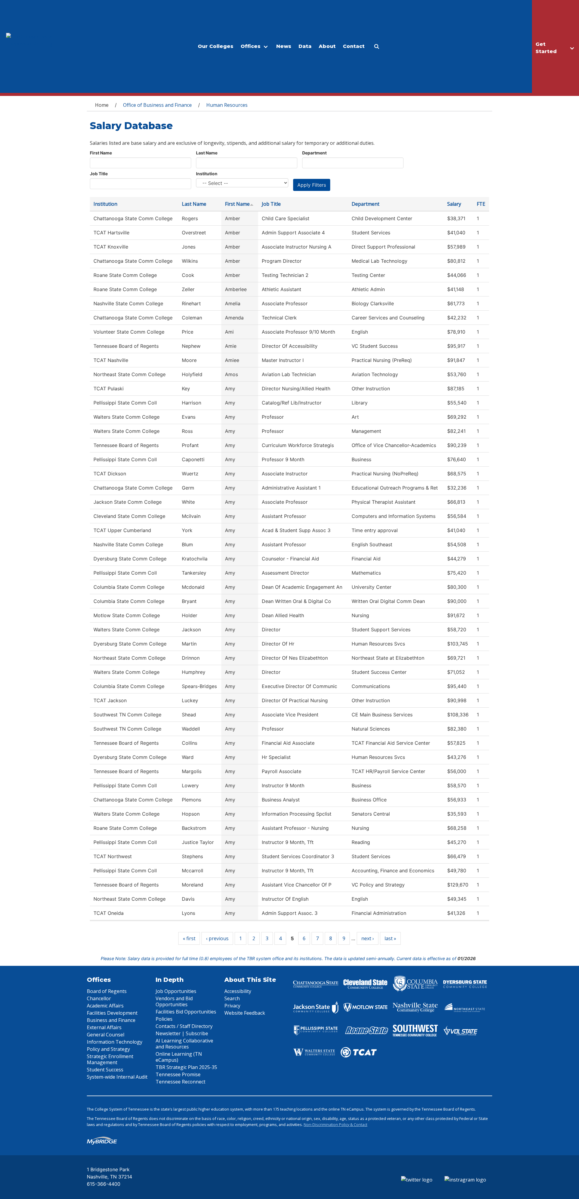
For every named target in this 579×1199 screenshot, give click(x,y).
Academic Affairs (105, 1005)
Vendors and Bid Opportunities (174, 1001)
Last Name (206, 152)
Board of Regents (107, 991)
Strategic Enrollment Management (110, 1059)
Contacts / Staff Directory (184, 1026)
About (327, 46)
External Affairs (104, 1027)
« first (189, 938)
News (283, 46)
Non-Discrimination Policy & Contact (335, 1124)
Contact (354, 46)
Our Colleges (215, 46)
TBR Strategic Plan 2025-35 (186, 1067)
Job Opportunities (176, 991)
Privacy (232, 1005)
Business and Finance (111, 1020)
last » (390, 938)
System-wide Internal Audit (117, 1077)
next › (367, 938)
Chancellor (99, 998)
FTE (481, 204)
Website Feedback (244, 1013)
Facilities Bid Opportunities (186, 1011)
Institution (206, 173)
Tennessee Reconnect (180, 1081)
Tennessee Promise (178, 1074)
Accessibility (237, 991)
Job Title (99, 173)
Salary (454, 204)
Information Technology (114, 1042)
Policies (164, 1019)
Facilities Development (112, 1013)
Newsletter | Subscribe (182, 1033)
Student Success (105, 1069)
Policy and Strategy (108, 1049)
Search (232, 998)
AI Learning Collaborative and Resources (184, 1043)
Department (314, 152)
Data (305, 46)
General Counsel (105, 1034)
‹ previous (217, 938)
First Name (101, 152)
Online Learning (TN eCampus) (179, 1057)
